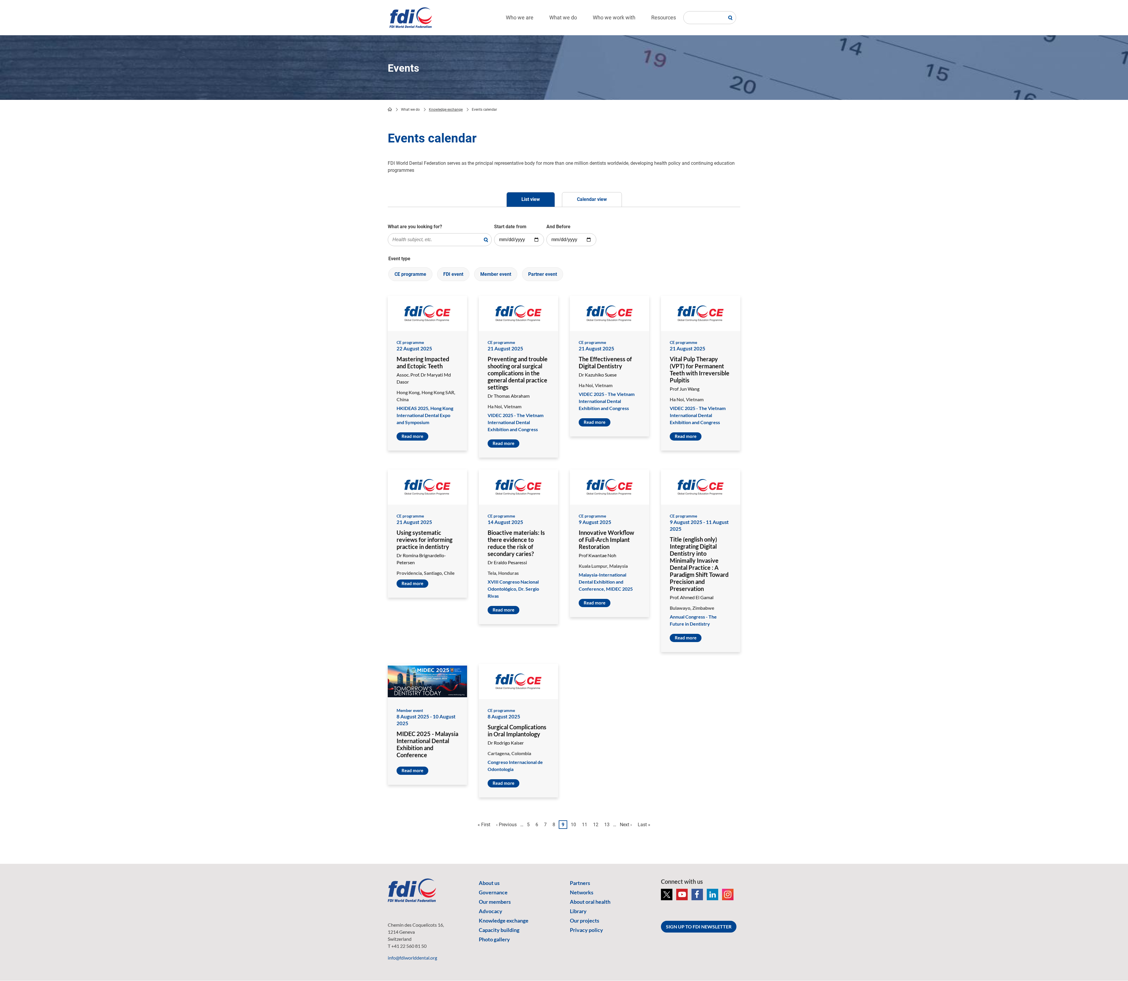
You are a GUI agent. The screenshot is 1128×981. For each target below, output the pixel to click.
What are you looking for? (415, 226)
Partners (580, 883)
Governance (493, 892)
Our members (495, 901)
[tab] (530, 199)
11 (586, 824)
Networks (581, 892)
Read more (412, 436)
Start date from (510, 226)
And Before (558, 226)
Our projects (584, 920)
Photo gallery (494, 939)
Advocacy (490, 911)
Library (578, 911)
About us (489, 883)
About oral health (590, 901)
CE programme (410, 274)
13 (608, 824)
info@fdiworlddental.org (412, 957)
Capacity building (499, 930)
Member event (495, 274)
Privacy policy (586, 930)
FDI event (453, 274)
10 (574, 824)
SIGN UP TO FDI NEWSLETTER (698, 926)
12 (597, 824)
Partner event (542, 274)
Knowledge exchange (446, 109)
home (390, 109)
